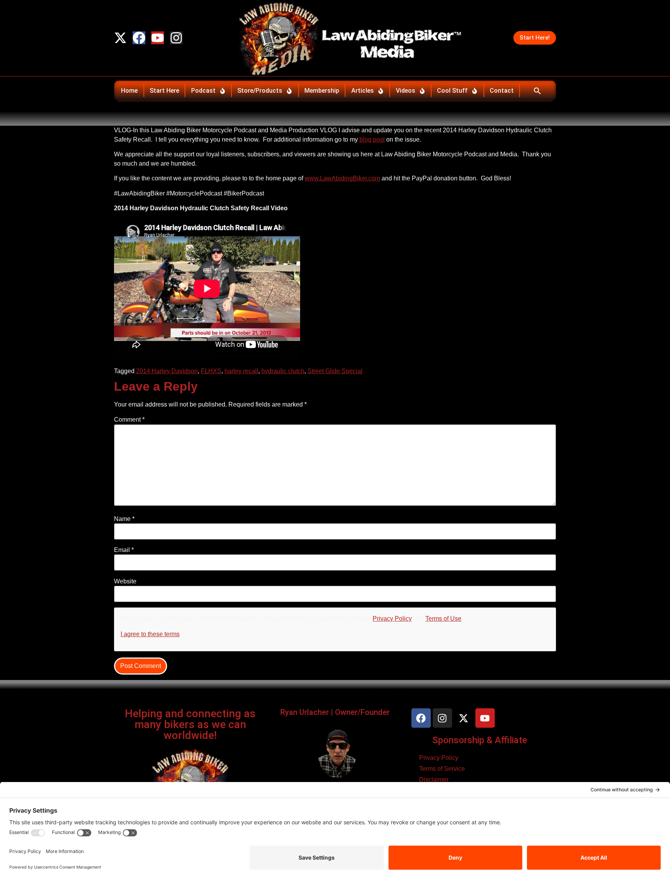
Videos (405, 90)
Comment (129, 420)
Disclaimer (434, 779)
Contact (502, 90)
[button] (537, 91)
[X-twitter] (120, 37)
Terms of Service (442, 768)
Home (129, 90)
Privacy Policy (392, 618)
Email (124, 550)
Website (125, 581)
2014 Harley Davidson (167, 371)
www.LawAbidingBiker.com (342, 178)
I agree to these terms (150, 634)
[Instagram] (176, 37)
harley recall (241, 371)
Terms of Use (443, 618)
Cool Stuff (452, 90)
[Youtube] (157, 37)
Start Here (164, 90)
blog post (372, 139)
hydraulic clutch (282, 371)
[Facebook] (139, 37)
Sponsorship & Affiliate (479, 740)
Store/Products (259, 90)
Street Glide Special (335, 371)
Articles (362, 90)
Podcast (203, 90)
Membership (321, 90)
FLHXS (211, 371)
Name (124, 519)
